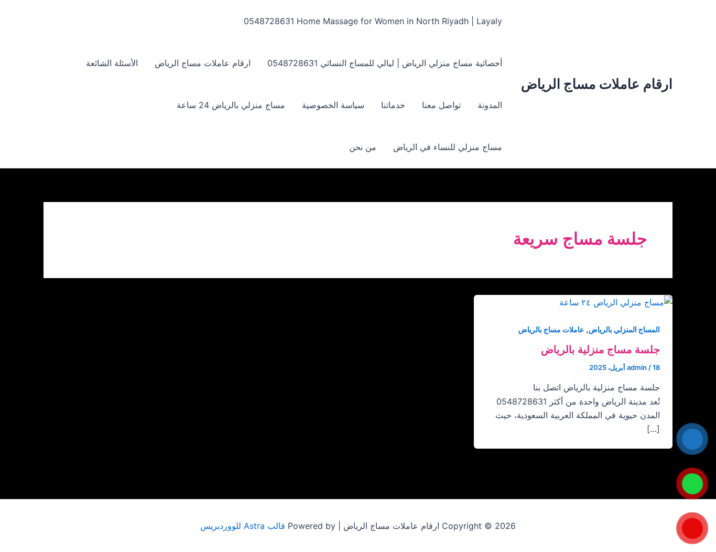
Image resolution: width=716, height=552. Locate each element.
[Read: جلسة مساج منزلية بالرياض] (615, 301)
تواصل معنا (441, 105)
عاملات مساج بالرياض (551, 329)
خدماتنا (393, 105)
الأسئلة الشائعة (112, 63)
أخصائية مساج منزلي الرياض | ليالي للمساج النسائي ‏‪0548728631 (384, 63)
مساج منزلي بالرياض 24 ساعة (231, 105)
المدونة (490, 105)
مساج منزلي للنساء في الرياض (447, 147)
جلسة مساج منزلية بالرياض (600, 349)
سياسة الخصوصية (333, 105)
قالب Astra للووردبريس (242, 526)
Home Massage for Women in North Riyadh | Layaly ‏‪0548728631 (373, 21)
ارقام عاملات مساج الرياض (596, 84)
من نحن (362, 147)
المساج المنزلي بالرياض (624, 329)
